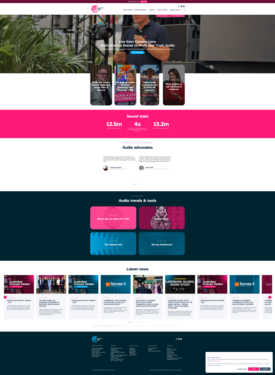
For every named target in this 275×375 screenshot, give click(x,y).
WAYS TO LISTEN (162, 10)
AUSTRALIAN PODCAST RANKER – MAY (212, 301)
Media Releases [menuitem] (152, 348)
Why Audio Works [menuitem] (96, 349)
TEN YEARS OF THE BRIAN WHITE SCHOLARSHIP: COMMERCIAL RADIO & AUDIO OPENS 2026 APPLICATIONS (147, 303)
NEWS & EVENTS (175, 10)
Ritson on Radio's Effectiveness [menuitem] (119, 355)
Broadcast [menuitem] (132, 348)
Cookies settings (242, 369)
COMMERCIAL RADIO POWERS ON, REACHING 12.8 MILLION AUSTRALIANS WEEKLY (115, 302)
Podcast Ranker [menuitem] (115, 351)
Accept (254, 369)
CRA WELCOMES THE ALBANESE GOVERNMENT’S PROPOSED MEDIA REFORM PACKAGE (49, 303)
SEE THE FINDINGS (137, 52)
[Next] (269, 297)
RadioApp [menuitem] (132, 352)
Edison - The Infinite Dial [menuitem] (117, 359)
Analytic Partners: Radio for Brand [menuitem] (118, 353)
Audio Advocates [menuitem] (96, 355)
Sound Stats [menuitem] (95, 356)
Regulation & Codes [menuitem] (172, 355)
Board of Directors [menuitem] (172, 349)
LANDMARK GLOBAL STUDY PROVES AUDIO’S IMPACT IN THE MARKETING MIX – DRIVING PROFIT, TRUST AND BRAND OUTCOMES (180, 304)
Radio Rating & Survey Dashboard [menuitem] (117, 349)
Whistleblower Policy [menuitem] (172, 359)
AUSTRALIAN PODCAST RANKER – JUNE (83, 301)
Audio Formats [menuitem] (95, 351)
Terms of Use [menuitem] (170, 353)
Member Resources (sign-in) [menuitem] (174, 358)
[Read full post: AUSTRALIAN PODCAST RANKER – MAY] (212, 284)
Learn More (144, 1)
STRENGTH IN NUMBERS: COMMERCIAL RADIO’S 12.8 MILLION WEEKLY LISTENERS (243, 302)
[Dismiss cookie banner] (270, 355)
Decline (265, 369)
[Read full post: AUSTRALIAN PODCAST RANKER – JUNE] (83, 284)
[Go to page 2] (134, 184)
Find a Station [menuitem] (95, 353)
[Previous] (5, 297)
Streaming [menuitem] (132, 349)
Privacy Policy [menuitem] (170, 352)
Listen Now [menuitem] (132, 355)
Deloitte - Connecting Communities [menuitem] (116, 357)
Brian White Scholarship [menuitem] (154, 351)
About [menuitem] (168, 348)
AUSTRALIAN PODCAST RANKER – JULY (19, 301)
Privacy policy (217, 361)
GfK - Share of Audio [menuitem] (116, 360)
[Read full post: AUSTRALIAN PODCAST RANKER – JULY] (19, 284)
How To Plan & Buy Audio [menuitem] (98, 352)
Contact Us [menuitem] (170, 351)
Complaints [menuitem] (170, 356)
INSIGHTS (152, 10)
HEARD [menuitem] (150, 349)
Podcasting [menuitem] (132, 351)
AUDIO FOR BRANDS (140, 10)
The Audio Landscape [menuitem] (97, 348)
